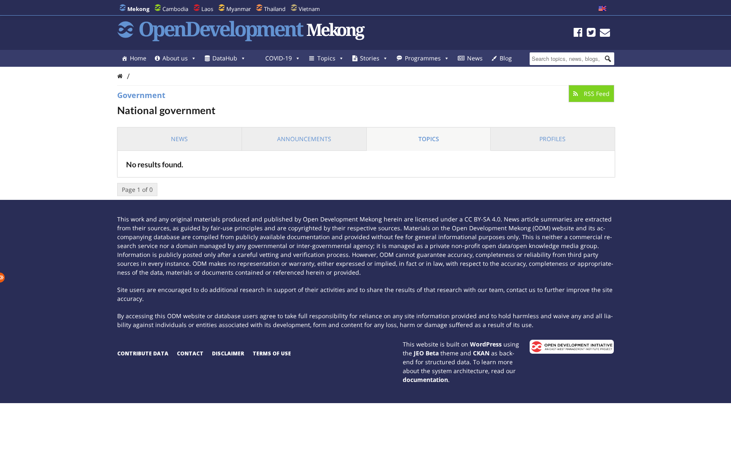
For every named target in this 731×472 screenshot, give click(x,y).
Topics (326, 58)
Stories (369, 58)
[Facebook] (578, 34)
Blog (506, 58)
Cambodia (175, 9)
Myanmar (238, 9)
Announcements (304, 139)
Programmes (423, 58)
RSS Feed (596, 94)
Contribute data (142, 353)
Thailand (275, 9)
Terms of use (272, 353)
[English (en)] (602, 9)
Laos (207, 9)
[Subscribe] (605, 34)
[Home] (120, 76)
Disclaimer (228, 353)
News (475, 58)
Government (141, 95)
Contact (190, 353)
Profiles (552, 139)
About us (175, 58)
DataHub (224, 58)
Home (138, 58)
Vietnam (309, 9)
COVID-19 (278, 58)
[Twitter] (591, 34)
